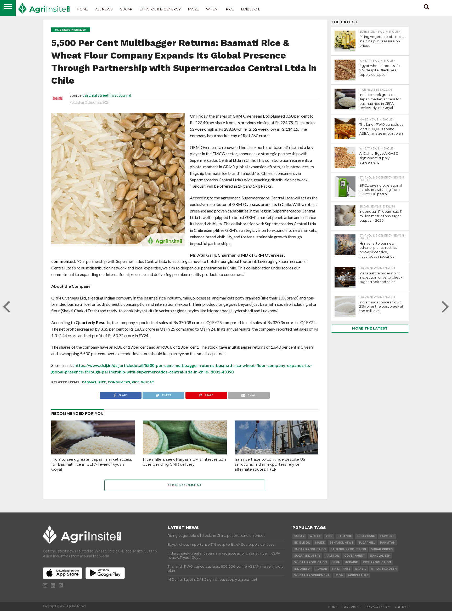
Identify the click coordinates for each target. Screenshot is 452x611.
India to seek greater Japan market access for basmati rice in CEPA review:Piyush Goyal (91, 464)
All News (104, 9)
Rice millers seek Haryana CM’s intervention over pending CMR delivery (184, 462)
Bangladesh (380, 555)
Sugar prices (382, 549)
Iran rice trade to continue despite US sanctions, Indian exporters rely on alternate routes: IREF (270, 464)
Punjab (321, 568)
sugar (299, 536)
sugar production (310, 549)
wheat (147, 382)
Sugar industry (307, 555)
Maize (193, 9)
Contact (402, 607)
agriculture (358, 575)
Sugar (126, 9)
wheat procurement (312, 575)
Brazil (360, 568)
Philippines (341, 568)
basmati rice (94, 382)
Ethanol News (341, 542)
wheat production (310, 562)
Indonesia (302, 568)
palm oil (332, 555)
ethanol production (348, 549)
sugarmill (366, 542)
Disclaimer (351, 607)
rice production (377, 562)
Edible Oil (250, 9)
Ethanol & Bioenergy (160, 9)
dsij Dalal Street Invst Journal (106, 95)
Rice (230, 9)
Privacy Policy (378, 607)
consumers (119, 382)
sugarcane (366, 536)
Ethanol (344, 536)
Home (82, 9)
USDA (339, 575)
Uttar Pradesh (384, 568)
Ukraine (351, 562)
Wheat (212, 9)
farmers (387, 536)
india (336, 562)
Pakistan (387, 542)
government (354, 555)
